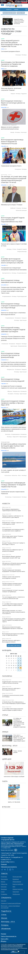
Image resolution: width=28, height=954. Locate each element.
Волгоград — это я (8, 921)
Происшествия (5, 442)
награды (18, 55)
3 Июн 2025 (3, 146)
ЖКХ (14, 887)
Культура (3, 887)
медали (24, 318)
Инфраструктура (18, 889)
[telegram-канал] (2, 869)
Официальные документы (9, 867)
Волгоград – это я (6, 174)
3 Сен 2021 (3, 224)
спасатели (8, 475)
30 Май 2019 (3, 310)
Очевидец (4, 894)
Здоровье (4, 889)
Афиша (16, 9)
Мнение (4, 918)
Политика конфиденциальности (15, 945)
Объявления (5, 928)
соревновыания (22, 273)
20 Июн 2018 (3, 450)
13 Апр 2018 (3, 489)
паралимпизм (23, 346)
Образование (17, 882)
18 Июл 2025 (3, 107)
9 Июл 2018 (3, 407)
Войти (4, 941)
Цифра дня (6, 759)
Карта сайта (4, 939)
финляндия (23, 436)
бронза (10, 391)
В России (6, 807)
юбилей (13, 208)
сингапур (24, 132)
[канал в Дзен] (10, 869)
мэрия (13, 93)
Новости (8, 9)
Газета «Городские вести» (8, 936)
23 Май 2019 (3, 334)
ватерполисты (7, 273)
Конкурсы (4, 925)
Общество (4, 884)
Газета (4, 781)
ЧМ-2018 (3, 901)
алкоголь (14, 475)
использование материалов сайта (9, 949)
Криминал (16, 879)
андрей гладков (22, 249)
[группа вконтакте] (5, 869)
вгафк (12, 132)
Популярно (7, 676)
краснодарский (22, 296)
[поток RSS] (13, 869)
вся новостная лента (14, 645)
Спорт (3, 38)
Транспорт (16, 892)
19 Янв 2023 (3, 185)
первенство (11, 369)
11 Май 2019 (3, 359)
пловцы (24, 55)
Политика (4, 877)
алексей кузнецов (22, 210)
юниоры (8, 434)
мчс (20, 475)
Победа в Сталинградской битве (11, 903)
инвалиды (9, 497)
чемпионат (5, 343)
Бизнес (3, 882)
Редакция (4, 864)
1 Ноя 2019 (3, 265)
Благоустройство (18, 884)
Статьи (5, 715)
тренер (19, 208)
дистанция (24, 320)
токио (14, 249)
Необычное (16, 894)
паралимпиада (22, 251)
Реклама (3, 934)
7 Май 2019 (3, 383)
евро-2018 (16, 436)
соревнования (7, 296)
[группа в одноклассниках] (7, 869)
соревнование (17, 497)
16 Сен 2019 (3, 284)
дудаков (24, 93)
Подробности (6, 911)
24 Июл (2, 68)
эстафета (11, 393)
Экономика (4, 879)
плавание (18, 169)
